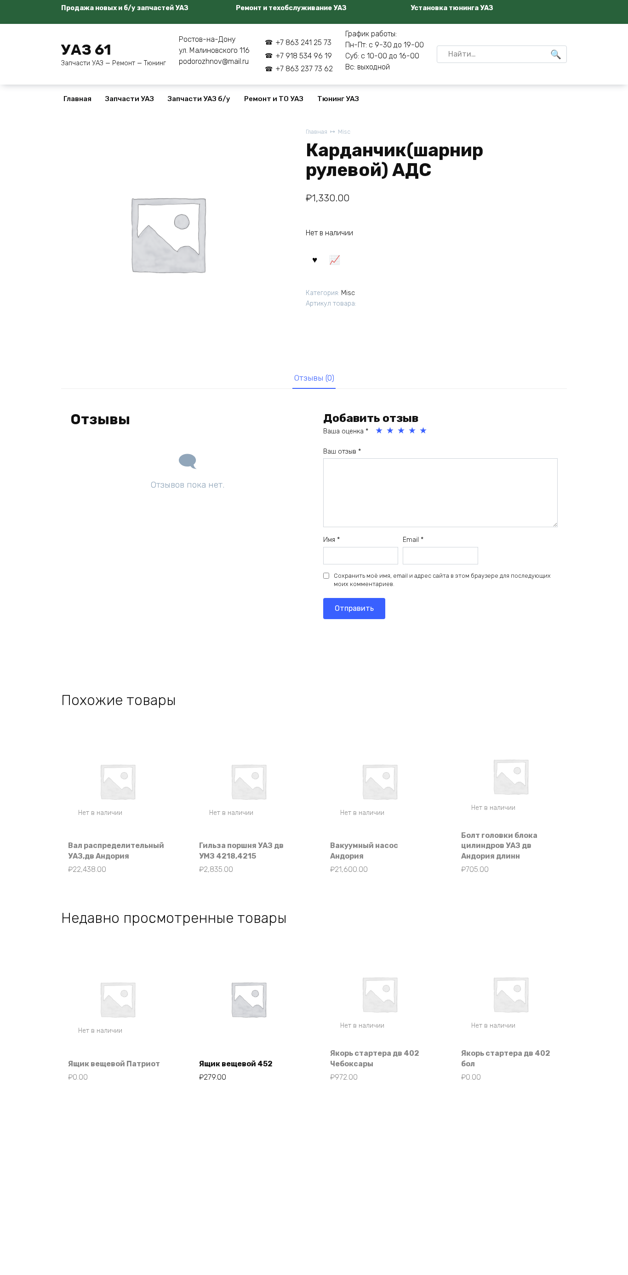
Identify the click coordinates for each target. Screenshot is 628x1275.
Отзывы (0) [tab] (314, 377)
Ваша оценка (345, 431)
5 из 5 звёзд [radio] (423, 430)
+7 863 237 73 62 (303, 68)
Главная (77, 99)
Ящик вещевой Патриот (114, 1063)
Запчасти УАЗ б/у (199, 99)
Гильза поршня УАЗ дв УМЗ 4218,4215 (241, 850)
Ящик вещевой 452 (236, 1063)
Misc (344, 131)
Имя (331, 540)
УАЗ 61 (86, 49)
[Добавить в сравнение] (334, 259)
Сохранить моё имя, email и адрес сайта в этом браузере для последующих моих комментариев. (442, 579)
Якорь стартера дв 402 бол (505, 1058)
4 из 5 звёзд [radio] (412, 430)
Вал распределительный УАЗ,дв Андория (116, 850)
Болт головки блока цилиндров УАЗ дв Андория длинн (499, 845)
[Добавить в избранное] (314, 259)
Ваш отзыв (342, 451)
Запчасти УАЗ (129, 99)
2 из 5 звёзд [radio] (390, 430)
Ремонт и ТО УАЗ (273, 99)
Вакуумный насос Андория (364, 850)
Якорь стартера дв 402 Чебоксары (374, 1058)
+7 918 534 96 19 (303, 55)
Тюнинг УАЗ (338, 99)
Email (413, 540)
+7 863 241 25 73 (303, 42)
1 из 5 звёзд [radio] (379, 430)
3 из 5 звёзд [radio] (401, 430)
